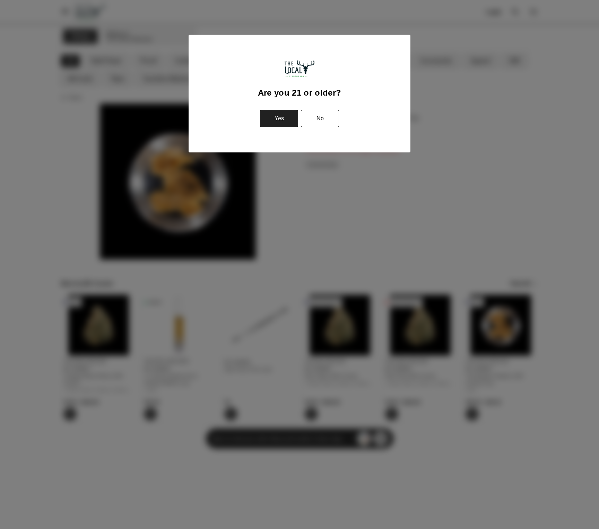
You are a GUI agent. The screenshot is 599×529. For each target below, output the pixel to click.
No (320, 118)
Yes (279, 118)
